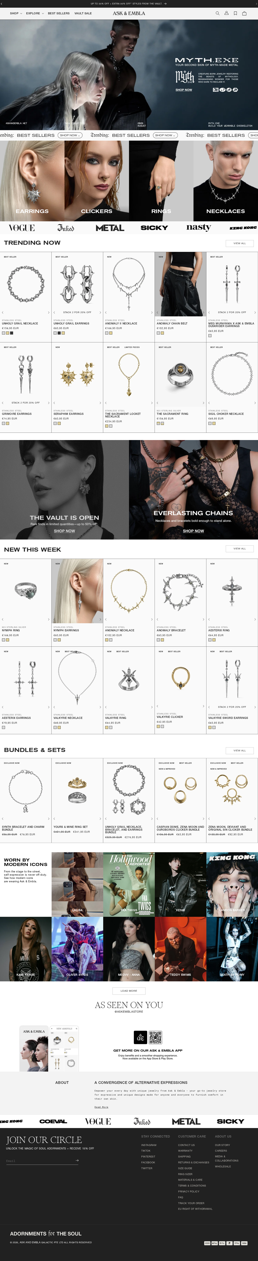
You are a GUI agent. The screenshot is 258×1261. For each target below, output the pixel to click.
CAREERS (221, 1151)
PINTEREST (148, 1157)
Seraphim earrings (68, 414)
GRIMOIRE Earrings (16, 414)
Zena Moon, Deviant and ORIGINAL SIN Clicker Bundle (230, 828)
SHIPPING (184, 1157)
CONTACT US (186, 1145)
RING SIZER (185, 1174)
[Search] (217, 13)
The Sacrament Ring (172, 414)
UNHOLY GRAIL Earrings (71, 324)
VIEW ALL (240, 243)
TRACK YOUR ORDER (191, 1203)
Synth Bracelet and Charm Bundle (23, 828)
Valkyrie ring (115, 718)
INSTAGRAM (148, 1145)
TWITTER (146, 1168)
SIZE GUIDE (185, 1168)
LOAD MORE (129, 991)
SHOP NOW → (46, 135)
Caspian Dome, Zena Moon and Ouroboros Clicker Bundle (180, 828)
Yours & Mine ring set (71, 827)
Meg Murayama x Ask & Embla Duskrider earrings (231, 325)
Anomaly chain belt (172, 324)
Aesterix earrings (16, 718)
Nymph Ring (11, 630)
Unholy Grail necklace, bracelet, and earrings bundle (123, 830)
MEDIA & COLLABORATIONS (226, 1158)
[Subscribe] (74, 1160)
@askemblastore (129, 1012)
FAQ (180, 1197)
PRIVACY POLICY (188, 1192)
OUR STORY (222, 1145)
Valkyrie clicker (170, 717)
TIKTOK (146, 1151)
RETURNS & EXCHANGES (193, 1163)
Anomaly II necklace (121, 324)
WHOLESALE (223, 1167)
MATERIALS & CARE (190, 1180)
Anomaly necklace (119, 630)
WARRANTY (185, 1151)
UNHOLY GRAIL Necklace (20, 324)
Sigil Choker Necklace (226, 414)
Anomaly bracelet (171, 630)
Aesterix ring (219, 630)
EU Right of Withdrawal (195, 1209)
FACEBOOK (148, 1163)
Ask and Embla (30, 1242)
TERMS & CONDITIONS (192, 1186)
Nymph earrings (66, 630)
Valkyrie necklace (68, 718)
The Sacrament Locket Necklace (123, 415)
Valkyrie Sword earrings (228, 718)
